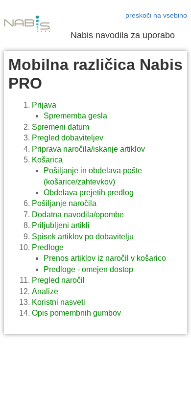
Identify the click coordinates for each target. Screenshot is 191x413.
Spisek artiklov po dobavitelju (83, 236)
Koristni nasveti (58, 302)
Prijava (44, 105)
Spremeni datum (60, 127)
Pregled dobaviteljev (67, 138)
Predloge (48, 247)
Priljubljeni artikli (61, 225)
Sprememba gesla (75, 116)
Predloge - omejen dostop (88, 269)
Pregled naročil (58, 280)
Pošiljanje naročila (64, 203)
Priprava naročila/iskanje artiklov (88, 149)
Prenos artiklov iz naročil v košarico (105, 258)
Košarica (47, 160)
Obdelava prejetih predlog (89, 192)
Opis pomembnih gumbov (76, 313)
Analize (45, 291)
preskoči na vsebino (156, 15)
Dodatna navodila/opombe (78, 214)
